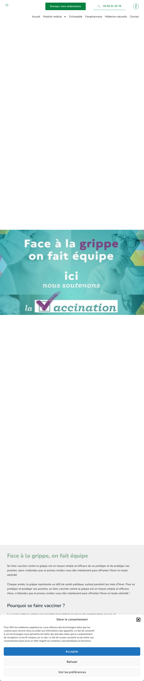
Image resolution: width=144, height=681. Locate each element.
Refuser (72, 662)
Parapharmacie (93, 16)
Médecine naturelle (116, 16)
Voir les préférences (72, 672)
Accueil (36, 16)
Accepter (72, 651)
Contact (134, 16)
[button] (138, 620)
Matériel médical (52, 16)
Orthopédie (75, 16)
